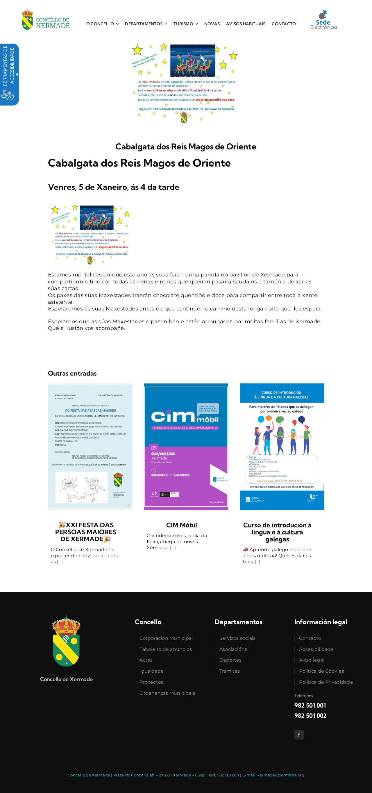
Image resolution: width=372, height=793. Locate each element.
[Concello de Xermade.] (46, 8)
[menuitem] (102, 24)
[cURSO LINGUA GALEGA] (282, 386)
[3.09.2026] (186, 386)
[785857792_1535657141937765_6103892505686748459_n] (90, 386)
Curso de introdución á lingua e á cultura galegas (277, 532)
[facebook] (299, 735)
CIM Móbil (181, 525)
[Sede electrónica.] (323, 12)
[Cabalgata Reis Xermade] (186, 40)
